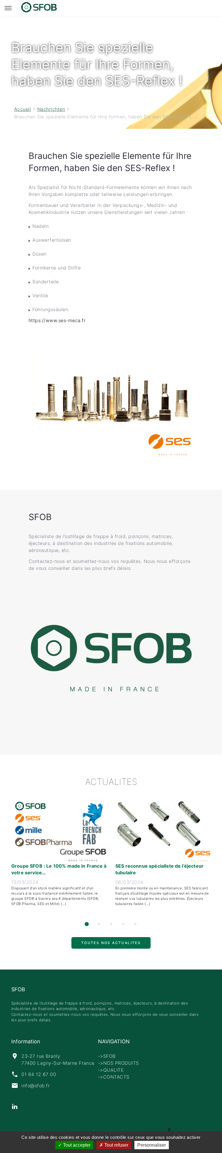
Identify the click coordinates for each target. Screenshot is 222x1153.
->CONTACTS (114, 1077)
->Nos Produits (118, 1063)
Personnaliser (151, 1145)
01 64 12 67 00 (38, 1074)
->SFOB (107, 1056)
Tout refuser (115, 1145)
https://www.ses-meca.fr (57, 320)
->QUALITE (111, 1070)
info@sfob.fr (35, 1085)
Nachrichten (51, 109)
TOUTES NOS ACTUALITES (111, 945)
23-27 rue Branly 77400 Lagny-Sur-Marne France (57, 1059)
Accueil (22, 109)
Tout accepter (76, 1145)
